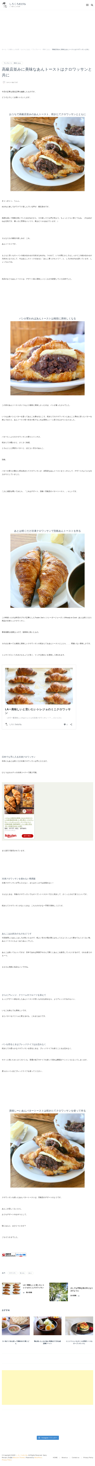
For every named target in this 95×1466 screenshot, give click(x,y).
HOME (55, 1457)
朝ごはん (22, 1273)
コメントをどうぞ (12, 82)
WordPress (38, 1457)
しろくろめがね (17, 4)
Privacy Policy (7, 1460)
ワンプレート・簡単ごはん (12, 63)
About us (65, 1457)
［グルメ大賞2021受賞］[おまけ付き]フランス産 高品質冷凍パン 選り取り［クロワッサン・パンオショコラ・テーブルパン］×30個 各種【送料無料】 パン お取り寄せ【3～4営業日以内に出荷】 (19, 822)
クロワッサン (12, 1273)
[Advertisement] (47, 28)
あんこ (30, 1273)
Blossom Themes (19, 1457)
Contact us (75, 1457)
